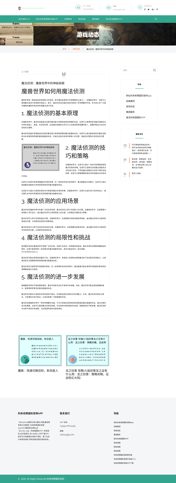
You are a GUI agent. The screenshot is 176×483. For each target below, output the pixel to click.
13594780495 (88, 9)
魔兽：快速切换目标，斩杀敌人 (38, 370)
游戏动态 (82, 19)
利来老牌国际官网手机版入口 (125, 459)
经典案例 (68, 19)
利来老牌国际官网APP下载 (123, 463)
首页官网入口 (24, 19)
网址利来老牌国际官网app (47, 19)
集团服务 (96, 19)
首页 (64, 49)
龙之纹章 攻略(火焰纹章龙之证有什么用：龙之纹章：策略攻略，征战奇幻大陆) (87, 374)
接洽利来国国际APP (114, 19)
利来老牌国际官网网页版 (123, 455)
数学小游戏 (136, 173)
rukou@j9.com (119, 9)
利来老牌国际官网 (55, 478)
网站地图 (117, 443)
